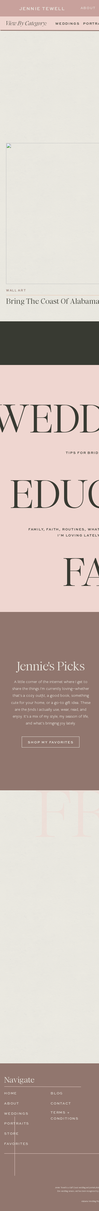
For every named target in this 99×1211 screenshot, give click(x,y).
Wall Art (16, 290)
